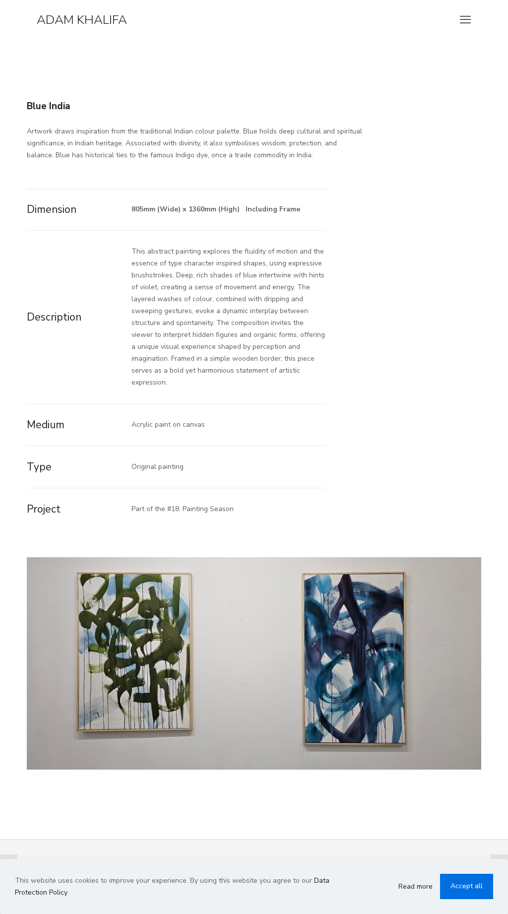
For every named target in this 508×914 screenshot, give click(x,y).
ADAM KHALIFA (82, 19)
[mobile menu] (465, 19)
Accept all (466, 886)
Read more (415, 886)
